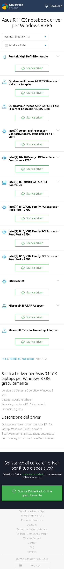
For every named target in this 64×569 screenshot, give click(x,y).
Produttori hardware (32, 520)
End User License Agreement (32, 534)
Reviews (32, 552)
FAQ (32, 547)
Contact (32, 543)
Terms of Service (32, 538)
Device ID (32, 524)
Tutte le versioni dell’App (32, 511)
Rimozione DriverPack (32, 515)
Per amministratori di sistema (32, 529)
